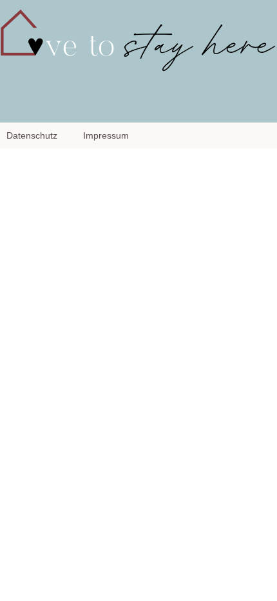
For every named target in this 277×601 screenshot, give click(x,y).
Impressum (106, 135)
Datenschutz (31, 135)
